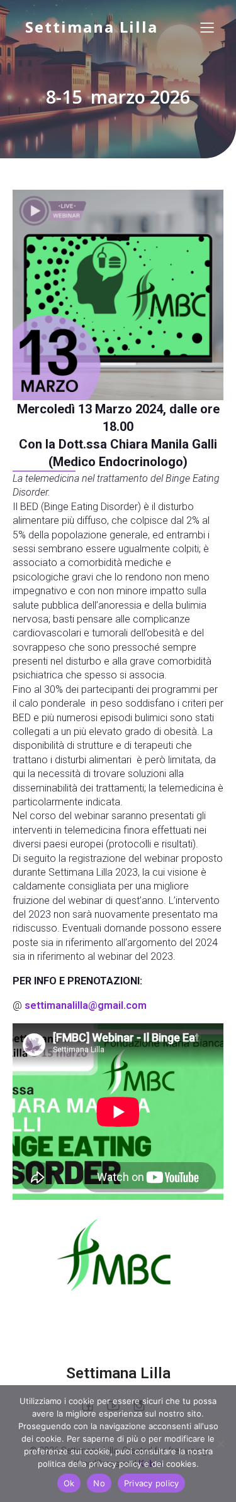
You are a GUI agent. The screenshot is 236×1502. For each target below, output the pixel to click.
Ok (69, 1483)
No (99, 1483)
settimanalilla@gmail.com (86, 1005)
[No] (220, 1443)
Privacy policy (151, 1483)
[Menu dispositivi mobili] (207, 27)
